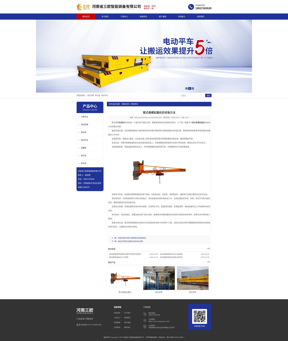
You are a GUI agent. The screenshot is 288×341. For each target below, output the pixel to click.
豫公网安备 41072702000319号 (90, 325)
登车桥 (97, 95)
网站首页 (86, 17)
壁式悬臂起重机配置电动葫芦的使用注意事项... (133, 254)
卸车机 (83, 163)
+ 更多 (208, 248)
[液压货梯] (159, 278)
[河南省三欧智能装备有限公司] (116, 10)
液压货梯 (90, 95)
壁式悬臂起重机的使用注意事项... (184, 257)
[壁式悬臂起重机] (125, 278)
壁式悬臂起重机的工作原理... (133, 257)
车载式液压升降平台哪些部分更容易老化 (132, 238)
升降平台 (84, 117)
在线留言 (181, 17)
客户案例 (162, 17)
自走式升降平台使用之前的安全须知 (130, 241)
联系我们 (200, 17)
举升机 (83, 156)
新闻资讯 (143, 17)
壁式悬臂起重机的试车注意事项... (184, 254)
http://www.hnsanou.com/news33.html (148, 117)
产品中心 (124, 17)
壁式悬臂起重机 (125, 292)
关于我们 (105, 17)
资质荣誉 (117, 322)
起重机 (83, 148)
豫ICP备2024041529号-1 (175, 337)
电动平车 (104, 95)
